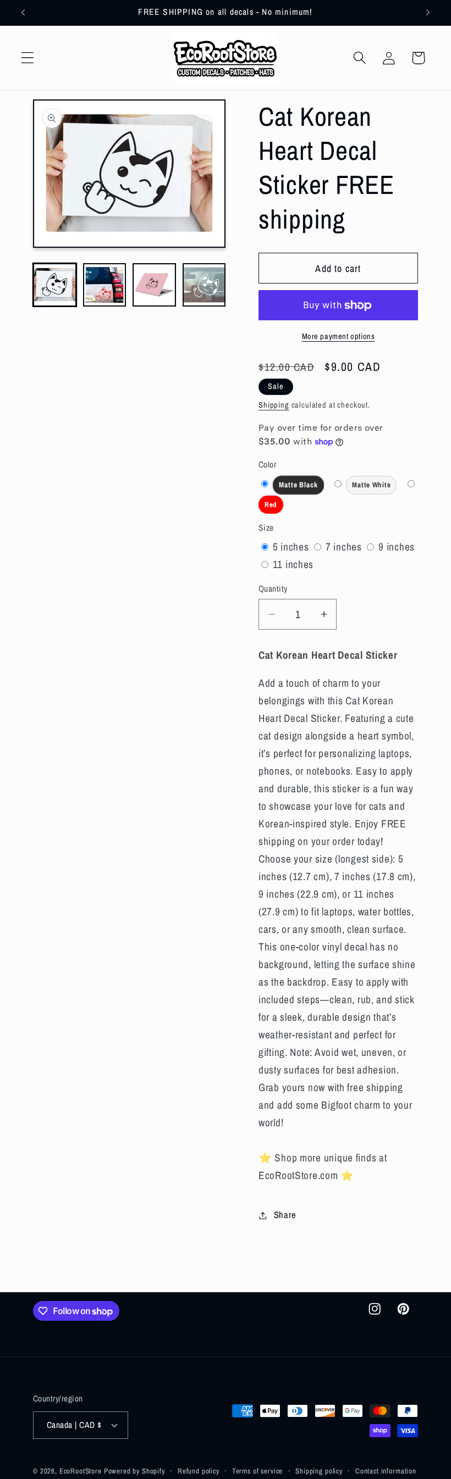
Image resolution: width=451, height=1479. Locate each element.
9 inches (396, 547)
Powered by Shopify (134, 1471)
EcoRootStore (80, 1471)
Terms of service (257, 1471)
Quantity (273, 588)
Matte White (374, 487)
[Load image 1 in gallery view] (54, 285)
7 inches (345, 547)
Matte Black (301, 487)
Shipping (273, 404)
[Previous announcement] (23, 13)
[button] (27, 58)
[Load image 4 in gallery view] (204, 285)
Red (274, 507)
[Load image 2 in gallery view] (105, 285)
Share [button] (285, 1215)
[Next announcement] (428, 13)
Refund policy (198, 1471)
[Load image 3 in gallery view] (154, 285)
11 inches (293, 564)
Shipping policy (319, 1471)
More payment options (338, 336)
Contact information (385, 1471)
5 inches (292, 547)
